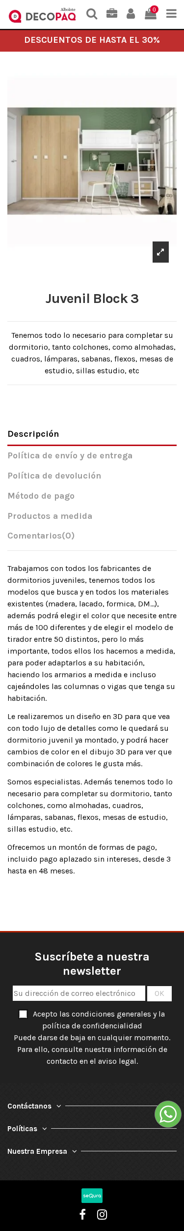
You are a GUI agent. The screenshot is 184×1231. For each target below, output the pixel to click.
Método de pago (41, 496)
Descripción (33, 434)
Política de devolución (54, 476)
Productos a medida (49, 516)
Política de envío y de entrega (69, 455)
